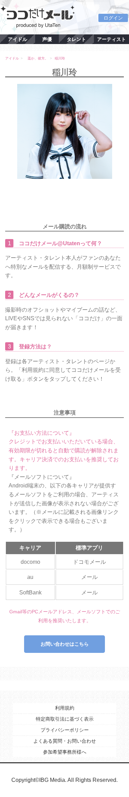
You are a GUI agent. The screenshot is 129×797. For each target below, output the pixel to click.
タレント (76, 39)
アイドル (17, 39)
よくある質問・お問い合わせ (64, 741)
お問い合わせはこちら (65, 644)
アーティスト (111, 39)
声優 (47, 39)
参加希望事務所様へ (64, 752)
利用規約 (64, 708)
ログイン (113, 17)
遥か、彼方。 (38, 58)
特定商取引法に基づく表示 (65, 719)
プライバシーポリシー (65, 730)
